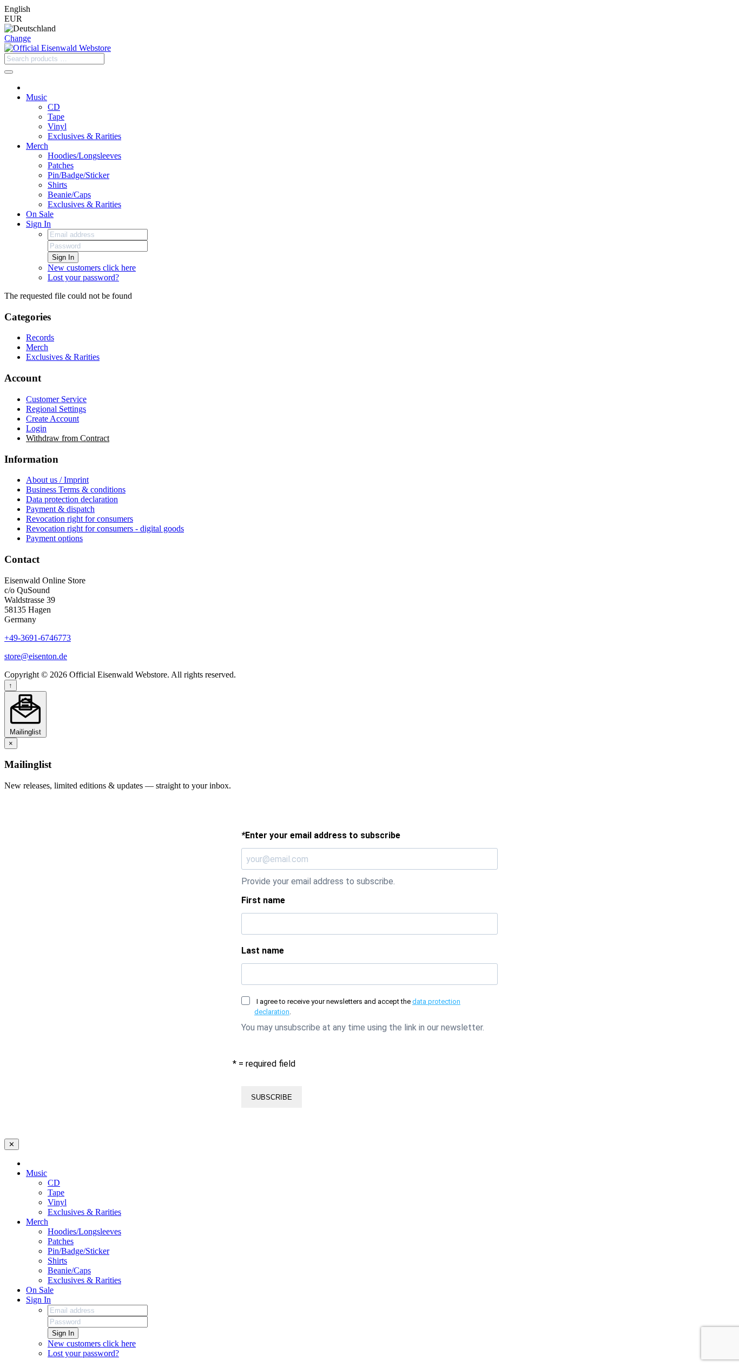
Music (36, 97)
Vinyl (57, 126)
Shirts (57, 184)
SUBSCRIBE (271, 1097)
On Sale (40, 214)
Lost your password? (83, 277)
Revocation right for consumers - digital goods (105, 528)
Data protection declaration (72, 499)
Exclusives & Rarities (84, 136)
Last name (262, 950)
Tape (56, 116)
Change (17, 38)
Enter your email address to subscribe (320, 835)
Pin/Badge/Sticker (78, 175)
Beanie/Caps (69, 194)
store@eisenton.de (35, 656)
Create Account (52, 418)
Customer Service (56, 399)
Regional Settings (56, 408)
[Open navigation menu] (8, 72)
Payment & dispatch (60, 509)
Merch (37, 145)
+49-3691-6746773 (37, 637)
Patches (61, 165)
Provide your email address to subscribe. (318, 881)
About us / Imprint (57, 479)
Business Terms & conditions (76, 489)
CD (54, 106)
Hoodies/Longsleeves (84, 155)
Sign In (38, 223)
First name (263, 900)
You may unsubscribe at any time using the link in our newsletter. (362, 1027)
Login (36, 428)
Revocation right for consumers (79, 518)
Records (40, 337)
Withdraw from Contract (67, 438)
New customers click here (92, 267)
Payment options (54, 538)
